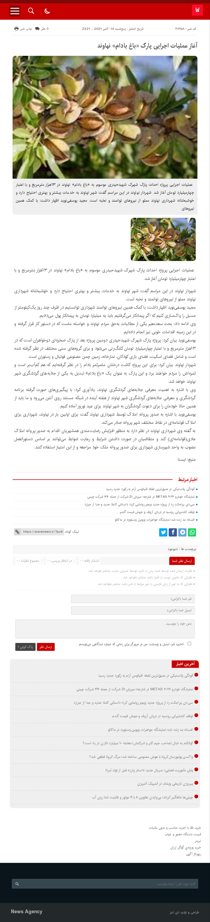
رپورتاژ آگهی (193, 854)
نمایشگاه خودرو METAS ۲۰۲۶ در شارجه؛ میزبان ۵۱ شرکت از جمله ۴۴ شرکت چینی (141, 496)
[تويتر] (163, 532)
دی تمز (174, 912)
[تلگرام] (182, 532)
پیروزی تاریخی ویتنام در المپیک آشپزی (165, 784)
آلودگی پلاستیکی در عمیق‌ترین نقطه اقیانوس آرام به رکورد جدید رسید (150, 489)
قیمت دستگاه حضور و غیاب (183, 834)
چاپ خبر (26, 28)
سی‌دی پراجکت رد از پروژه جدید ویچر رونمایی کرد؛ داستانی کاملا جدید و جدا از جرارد (139, 504)
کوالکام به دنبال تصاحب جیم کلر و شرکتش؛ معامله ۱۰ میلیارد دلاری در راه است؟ (138, 743)
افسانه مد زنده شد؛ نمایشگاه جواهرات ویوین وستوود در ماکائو (155, 519)
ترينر (198, 840)
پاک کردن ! (25, 647)
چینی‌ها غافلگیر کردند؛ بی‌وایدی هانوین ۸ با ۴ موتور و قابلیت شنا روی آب (142, 797)
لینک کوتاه (72, 531)
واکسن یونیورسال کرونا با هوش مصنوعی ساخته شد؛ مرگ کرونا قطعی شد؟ (141, 757)
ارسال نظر (46, 647)
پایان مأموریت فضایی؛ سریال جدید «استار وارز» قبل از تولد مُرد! (149, 770)
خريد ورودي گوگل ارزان (185, 847)
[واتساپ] (192, 532)
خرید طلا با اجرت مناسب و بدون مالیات (175, 827)
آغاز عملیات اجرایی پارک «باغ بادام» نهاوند (147, 45)
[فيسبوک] (173, 532)
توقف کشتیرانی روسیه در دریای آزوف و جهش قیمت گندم (157, 512)
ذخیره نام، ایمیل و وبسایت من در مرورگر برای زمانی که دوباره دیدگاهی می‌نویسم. (131, 644)
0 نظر (45, 28)
